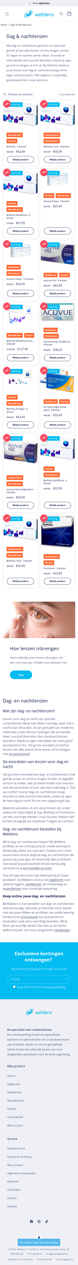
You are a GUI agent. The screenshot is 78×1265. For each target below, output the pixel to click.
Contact (12, 1198)
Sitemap (12, 1206)
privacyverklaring (55, 987)
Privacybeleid (34, 1253)
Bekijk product (20, 159)
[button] (7, 14)
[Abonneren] (67, 979)
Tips (21, 675)
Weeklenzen (14, 1092)
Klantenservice (16, 1148)
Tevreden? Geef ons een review (39, 1242)
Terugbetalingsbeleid (56, 1253)
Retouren (13, 1181)
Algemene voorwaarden (21, 1173)
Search (11, 1076)
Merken (12, 1108)
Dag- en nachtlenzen (20, 24)
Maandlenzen (15, 1100)
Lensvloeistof (15, 1117)
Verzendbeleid (44, 1259)
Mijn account (15, 1125)
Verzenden (13, 1189)
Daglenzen (13, 1084)
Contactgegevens (65, 1259)
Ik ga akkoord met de (41, 987)
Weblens (21, 1249)
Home (4, 24)
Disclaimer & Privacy (19, 1157)
